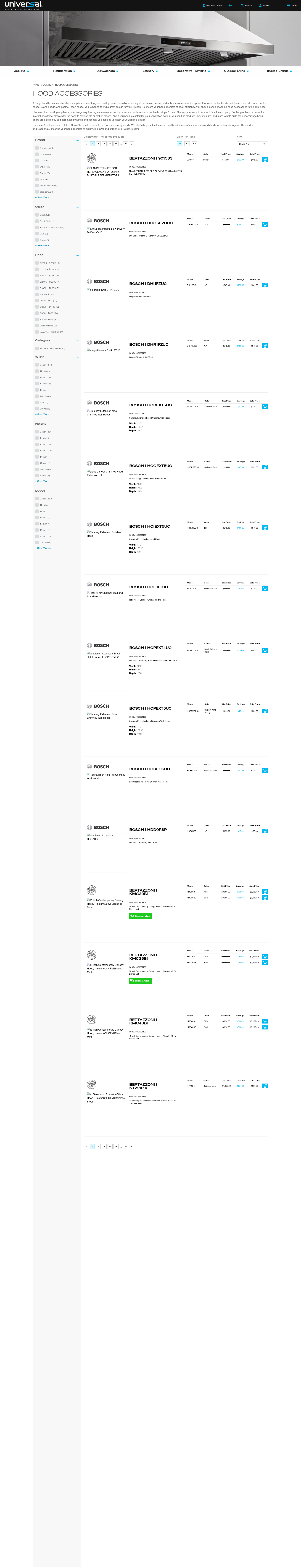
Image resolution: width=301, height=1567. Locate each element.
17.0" (135, 673)
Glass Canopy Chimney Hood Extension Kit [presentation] (147, 478)
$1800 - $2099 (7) (49, 288)
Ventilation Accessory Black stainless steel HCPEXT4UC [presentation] (153, 660)
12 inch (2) (45, 377)
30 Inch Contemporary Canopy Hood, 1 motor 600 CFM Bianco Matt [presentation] (152, 907)
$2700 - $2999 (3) (50, 263)
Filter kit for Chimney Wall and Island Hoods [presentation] (148, 599)
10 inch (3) (45, 444)
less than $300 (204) (51, 332)
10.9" (135, 491)
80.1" (136, 548)
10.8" (135, 733)
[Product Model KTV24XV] (106, 1111)
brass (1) (44, 240)
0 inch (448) (46, 365)
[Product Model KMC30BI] (106, 917)
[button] (57, 148)
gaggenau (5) (47, 192)
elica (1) (44, 179)
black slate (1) (47, 221)
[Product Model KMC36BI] (106, 982)
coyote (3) (45, 166)
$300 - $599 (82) (49, 319)
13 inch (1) (45, 517)
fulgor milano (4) (48, 185)
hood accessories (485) (52, 348)
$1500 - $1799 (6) (49, 275)
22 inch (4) (45, 542)
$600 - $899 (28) (49, 313)
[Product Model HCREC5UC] (106, 792)
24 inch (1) (45, 396)
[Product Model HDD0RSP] (106, 853)
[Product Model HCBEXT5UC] (106, 428)
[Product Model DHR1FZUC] (106, 367)
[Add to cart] (265, 159)
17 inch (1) (45, 463)
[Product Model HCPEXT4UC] (106, 671)
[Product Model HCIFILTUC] (106, 610)
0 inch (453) (46, 498)
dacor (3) (45, 173)
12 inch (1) (45, 511)
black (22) (45, 215)
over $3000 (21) (48, 300)
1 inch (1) (44, 438)
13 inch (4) (45, 383)
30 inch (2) (45, 408)
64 (194, 144)
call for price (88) (49, 325)
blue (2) (44, 233)
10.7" (135, 430)
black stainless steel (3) (52, 227)
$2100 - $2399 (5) (49, 269)
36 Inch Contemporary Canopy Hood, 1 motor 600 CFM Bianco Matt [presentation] (152, 972)
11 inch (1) (45, 371)
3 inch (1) (44, 402)
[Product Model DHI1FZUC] (106, 307)
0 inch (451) (46, 431)
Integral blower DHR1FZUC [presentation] (141, 357)
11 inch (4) (45, 505)
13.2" (135, 423)
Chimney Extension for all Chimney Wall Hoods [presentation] (149, 417)
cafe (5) (44, 160)
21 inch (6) (45, 536)
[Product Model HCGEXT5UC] (106, 489)
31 (125, 144)
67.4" (136, 730)
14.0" (136, 669)
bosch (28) (46, 154)
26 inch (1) (45, 469)
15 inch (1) (45, 390)
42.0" (135, 666)
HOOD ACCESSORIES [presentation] (137, 167)
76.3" (136, 427)
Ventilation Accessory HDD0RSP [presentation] (143, 842)
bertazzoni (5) (47, 148)
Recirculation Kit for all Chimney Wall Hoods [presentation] (148, 781)
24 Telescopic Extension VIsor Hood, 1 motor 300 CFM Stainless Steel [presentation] (152, 1102)
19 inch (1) (45, 530)
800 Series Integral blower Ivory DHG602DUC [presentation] (149, 235)
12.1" (135, 552)
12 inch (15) (46, 450)
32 (187, 144)
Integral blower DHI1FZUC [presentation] (140, 296)
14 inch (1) (45, 457)
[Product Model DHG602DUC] (106, 246)
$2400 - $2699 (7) (50, 282)
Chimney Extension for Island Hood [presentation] (144, 539)
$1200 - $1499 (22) (50, 307)
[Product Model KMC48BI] (106, 1047)
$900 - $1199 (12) (49, 294)
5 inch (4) (45, 475)
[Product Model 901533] (106, 185)
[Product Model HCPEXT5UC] (106, 731)
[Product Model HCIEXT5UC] (106, 549)
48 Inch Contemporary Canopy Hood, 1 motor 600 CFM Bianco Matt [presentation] (152, 1037)
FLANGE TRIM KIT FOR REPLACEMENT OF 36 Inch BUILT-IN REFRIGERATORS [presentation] (155, 172)
